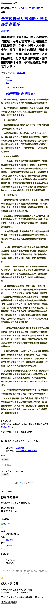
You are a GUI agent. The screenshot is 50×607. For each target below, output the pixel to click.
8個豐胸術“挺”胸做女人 (21, 93)
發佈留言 (5, 474)
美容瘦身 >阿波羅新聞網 (26, 451)
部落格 (9, 80)
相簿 (8, 77)
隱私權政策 (43, 571)
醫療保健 (21, 73)
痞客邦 (23, 441)
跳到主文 (5, 31)
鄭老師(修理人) (7, 427)
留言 (29, 441)
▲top (3, 455)
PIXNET (11, 571)
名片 (8, 83)
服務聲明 (26, 573)
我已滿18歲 (6, 602)
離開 (14, 602)
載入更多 (5, 460)
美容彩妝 (20, 448)
